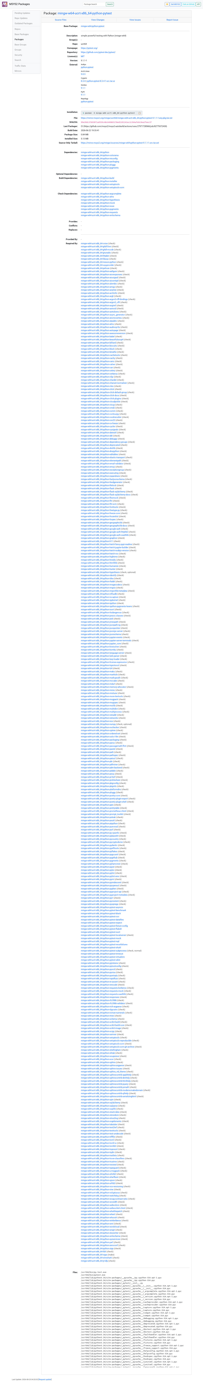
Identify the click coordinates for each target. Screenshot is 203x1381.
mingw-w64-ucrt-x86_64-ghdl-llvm (96, 246)
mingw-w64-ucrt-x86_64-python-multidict (99, 709)
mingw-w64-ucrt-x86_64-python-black (98, 349)
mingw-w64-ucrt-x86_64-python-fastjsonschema (103, 479)
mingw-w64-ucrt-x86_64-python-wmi (97, 1223)
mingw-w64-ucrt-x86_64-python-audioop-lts (100, 327)
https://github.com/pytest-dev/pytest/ (98, 52)
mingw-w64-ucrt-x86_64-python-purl (97, 829)
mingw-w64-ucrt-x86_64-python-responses (100, 997)
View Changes (97, 20)
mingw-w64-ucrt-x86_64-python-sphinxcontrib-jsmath (105, 1087)
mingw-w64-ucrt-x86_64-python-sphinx (98, 1062)
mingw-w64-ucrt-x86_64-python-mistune (99, 693)
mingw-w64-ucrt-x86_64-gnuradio (96, 252)
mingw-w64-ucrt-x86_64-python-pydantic (99, 845)
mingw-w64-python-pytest (92, 26)
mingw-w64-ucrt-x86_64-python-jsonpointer (100, 628)
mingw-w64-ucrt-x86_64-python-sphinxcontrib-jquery (104, 1084)
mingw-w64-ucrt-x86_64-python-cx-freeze (99, 423)
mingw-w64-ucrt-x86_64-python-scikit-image (101, 1028)
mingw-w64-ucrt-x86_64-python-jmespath (99, 622)
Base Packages (22, 34)
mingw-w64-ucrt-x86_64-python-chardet (99, 380)
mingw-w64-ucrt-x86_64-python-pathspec (99, 755)
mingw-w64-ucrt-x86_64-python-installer (99, 181)
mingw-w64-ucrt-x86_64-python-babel (98, 336)
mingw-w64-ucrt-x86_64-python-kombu (98, 650)
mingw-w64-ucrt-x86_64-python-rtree (97, 1016)
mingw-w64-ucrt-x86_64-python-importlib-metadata (104, 591)
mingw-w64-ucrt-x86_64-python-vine (97, 1189)
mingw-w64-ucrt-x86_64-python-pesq (97, 774)
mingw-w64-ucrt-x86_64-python (95, 152)
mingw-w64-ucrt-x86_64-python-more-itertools (102, 696)
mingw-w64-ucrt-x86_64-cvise (94, 243)
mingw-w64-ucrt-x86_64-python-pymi (97, 879)
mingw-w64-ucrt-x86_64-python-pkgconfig (100, 783)
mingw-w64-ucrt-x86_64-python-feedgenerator (101, 482)
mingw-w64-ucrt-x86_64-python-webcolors (100, 1205)
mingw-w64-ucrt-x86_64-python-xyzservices (100, 1239)
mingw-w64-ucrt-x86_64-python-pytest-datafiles (102, 919)
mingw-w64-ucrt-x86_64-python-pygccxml (99, 854)
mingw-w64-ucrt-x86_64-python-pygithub (99, 857)
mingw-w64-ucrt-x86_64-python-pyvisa (98, 972)
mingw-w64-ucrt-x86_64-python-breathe (99, 352)
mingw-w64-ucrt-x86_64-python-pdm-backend (101, 767)
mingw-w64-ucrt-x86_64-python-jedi (97, 619)
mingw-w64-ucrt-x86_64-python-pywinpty (99, 975)
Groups (18, 50)
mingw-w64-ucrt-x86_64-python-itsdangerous (101, 612)
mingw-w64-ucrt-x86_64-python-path (97, 752)
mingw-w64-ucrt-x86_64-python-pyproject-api (101, 891)
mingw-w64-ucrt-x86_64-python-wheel (98, 1214)
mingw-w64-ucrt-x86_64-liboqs (95, 259)
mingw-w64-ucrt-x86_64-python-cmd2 (98, 408)
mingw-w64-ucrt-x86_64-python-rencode (99, 985)
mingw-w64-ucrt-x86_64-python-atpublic (99, 321)
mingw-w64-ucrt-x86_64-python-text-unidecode (102, 1133)
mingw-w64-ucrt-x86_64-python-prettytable (100, 808)
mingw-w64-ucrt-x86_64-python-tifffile (98, 1137)
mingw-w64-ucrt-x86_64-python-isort (97, 609)
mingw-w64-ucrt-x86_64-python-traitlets (99, 1155)
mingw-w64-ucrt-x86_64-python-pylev (97, 870)
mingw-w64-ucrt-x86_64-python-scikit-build (100, 1022)
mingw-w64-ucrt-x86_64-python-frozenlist (99, 516)
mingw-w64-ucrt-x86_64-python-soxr (97, 1059)
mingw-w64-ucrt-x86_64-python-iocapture (99, 597)
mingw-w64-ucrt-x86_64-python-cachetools (100, 355)
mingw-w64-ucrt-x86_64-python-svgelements (101, 1121)
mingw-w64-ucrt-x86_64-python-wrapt (98, 1230)
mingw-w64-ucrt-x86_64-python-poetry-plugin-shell (103, 802)
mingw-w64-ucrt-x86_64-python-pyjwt (97, 867)
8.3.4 (83, 81)
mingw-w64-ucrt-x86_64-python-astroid (98, 308)
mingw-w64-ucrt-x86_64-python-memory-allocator (103, 687)
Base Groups (20, 44)
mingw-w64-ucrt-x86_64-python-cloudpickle (100, 401)
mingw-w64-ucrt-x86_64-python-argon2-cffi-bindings (104, 299)
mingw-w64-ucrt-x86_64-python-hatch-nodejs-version (105, 550)
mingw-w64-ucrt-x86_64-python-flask (97, 488)
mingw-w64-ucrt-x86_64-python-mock (98, 203)
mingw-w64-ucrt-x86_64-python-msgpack (99, 699)
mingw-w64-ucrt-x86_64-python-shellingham (101, 1050)
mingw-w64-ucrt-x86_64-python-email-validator (102, 463)
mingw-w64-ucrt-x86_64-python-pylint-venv (100, 876)
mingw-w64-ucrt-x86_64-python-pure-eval (99, 826)
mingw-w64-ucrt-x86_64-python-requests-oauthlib (103, 994)
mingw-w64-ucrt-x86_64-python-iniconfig (99, 158)
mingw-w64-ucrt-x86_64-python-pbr (97, 761)
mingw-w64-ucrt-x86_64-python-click (97, 389)
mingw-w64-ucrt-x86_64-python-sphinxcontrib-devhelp (105, 1078)
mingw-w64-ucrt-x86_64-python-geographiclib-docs (104, 525)
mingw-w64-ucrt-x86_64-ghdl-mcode (97, 249)
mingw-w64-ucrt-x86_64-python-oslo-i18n (99, 736)
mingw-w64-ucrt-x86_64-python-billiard (98, 342)
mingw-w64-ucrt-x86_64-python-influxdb (99, 594)
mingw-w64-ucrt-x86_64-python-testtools (99, 1130)
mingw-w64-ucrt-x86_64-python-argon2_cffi (100, 302)
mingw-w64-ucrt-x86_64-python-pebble (98, 771)
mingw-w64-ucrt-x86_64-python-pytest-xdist (100, 960)
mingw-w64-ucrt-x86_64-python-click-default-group (104, 392)
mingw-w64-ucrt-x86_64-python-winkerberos (101, 1220)
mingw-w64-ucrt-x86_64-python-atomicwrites (101, 318)
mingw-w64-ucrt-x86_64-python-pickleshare (100, 780)
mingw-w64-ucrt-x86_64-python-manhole (99, 674)
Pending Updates (22, 13)
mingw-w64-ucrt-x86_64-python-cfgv (97, 377)
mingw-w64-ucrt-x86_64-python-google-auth (101, 529)
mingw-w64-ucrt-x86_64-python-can (97, 367)
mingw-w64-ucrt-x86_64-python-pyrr (97, 898)
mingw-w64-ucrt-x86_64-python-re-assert (99, 982)
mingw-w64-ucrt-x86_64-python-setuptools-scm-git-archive (107, 1047)
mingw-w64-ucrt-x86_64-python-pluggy (98, 165)
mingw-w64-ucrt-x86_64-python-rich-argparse (101, 1006)
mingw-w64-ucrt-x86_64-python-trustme (99, 1161)
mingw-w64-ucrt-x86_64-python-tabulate (99, 1124)
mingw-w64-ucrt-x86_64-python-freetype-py (100, 510)
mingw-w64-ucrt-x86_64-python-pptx (97, 805)
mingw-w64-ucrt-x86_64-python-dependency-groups (104, 442)
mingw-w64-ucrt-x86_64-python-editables (99, 454)
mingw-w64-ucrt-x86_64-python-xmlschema (100, 215)
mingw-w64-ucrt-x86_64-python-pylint (98, 873)
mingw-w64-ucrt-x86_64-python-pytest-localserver (103, 935)
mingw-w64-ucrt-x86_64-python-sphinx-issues (101, 1068)
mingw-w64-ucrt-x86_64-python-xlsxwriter (99, 1233)
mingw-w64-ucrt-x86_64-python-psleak (98, 817)
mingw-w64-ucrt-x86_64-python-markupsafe (101, 678)
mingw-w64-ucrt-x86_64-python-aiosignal (99, 277)
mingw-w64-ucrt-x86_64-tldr (93, 1251)
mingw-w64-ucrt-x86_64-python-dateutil (99, 432)
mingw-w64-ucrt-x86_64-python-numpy (98, 724)
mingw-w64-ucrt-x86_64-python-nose (97, 206)
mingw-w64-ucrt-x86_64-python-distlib (98, 448)
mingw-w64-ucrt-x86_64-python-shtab (98, 1053)
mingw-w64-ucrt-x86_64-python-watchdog (100, 1195)
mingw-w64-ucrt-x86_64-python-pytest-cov (100, 916)
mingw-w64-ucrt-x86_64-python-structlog (99, 1118)
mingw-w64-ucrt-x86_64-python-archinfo (99, 293)
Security (18, 55)
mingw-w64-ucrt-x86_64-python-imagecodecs (101, 584)
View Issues (135, 20)
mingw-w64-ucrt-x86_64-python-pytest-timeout (102, 954)
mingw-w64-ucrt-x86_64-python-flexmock (99, 498)
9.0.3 (83, 74)
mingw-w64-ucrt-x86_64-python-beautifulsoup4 (102, 339)
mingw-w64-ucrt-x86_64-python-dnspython (100, 451)
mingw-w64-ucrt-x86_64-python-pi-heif (98, 777)
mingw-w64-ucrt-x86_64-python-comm (98, 411)
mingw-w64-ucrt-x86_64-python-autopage (99, 330)
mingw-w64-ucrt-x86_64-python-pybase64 (99, 836)
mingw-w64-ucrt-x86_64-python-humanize (99, 566)
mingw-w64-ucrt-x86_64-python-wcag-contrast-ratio (104, 1199)
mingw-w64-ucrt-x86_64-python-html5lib (99, 563)
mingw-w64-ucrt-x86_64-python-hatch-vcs (99, 553)
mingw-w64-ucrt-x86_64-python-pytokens (99, 963)
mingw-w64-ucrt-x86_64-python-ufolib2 (98, 1174)
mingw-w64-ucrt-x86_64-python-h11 (97, 541)
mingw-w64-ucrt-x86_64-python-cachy (98, 358)
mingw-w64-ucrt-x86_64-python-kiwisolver (100, 646)
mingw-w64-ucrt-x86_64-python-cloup (98, 405)
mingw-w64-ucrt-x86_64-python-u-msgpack (100, 1171)
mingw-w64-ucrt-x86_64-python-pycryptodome (102, 842)
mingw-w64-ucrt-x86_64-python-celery (98, 370)
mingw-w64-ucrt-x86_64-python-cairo (97, 361)
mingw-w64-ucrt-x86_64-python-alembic (99, 283)
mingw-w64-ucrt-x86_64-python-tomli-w (99, 1143)
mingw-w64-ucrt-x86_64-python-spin (97, 1099)
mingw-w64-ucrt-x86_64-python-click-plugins (101, 398)
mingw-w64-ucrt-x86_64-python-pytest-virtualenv (103, 957)
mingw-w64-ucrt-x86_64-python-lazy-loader (100, 659)
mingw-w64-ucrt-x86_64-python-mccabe (99, 681)
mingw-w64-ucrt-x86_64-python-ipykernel (99, 600)
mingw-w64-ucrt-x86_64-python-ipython (98, 603)
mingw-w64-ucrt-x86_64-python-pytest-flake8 (101, 929)
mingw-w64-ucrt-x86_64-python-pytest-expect (101, 922)
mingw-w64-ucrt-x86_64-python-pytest (85, 13)
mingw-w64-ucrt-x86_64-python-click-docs (100, 395)
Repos (17, 29)
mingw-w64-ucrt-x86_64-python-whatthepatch (101, 1211)
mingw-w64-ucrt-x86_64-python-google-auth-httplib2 (104, 532)
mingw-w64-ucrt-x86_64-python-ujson (98, 1180)
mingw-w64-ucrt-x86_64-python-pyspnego (99, 904)
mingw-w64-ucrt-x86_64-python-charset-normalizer (104, 383)
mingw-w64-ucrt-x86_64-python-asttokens (100, 311)
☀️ (167, 4)
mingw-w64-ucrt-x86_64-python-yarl (97, 1242)
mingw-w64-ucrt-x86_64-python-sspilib (98, 1109)
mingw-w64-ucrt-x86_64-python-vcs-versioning (102, 1186)
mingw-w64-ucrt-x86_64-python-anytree (98, 290)
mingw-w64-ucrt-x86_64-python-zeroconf (99, 1245)
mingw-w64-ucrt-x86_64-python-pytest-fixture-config (104, 926)
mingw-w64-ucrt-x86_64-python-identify (98, 575)
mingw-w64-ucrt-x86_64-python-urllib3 (98, 1183)
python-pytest (87, 67)
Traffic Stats (20, 66)
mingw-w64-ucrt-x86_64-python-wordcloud (100, 1226)
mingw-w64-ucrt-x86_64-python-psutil (98, 820)
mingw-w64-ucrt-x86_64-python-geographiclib (101, 522)
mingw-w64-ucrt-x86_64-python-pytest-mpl (100, 941)
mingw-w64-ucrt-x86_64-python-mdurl (98, 684)
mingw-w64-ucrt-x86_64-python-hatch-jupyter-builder (104, 547)
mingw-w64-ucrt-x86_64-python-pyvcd (98, 969)
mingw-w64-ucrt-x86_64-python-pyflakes (99, 851)
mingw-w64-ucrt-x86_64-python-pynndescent (101, 882)
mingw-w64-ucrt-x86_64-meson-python (98, 262)
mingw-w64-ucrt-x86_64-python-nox (97, 721)
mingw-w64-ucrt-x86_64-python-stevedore (100, 1115)
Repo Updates (21, 18)
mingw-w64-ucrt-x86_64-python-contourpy (100, 414)
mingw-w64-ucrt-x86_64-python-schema (99, 1019)
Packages (19, 39)
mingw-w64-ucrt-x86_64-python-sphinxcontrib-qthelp (104, 1093)
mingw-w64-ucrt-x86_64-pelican (95, 268)
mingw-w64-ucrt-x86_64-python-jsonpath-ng (100, 625)
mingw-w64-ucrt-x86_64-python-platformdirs (101, 789)
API (198, 4)
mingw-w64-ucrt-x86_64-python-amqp (98, 287)
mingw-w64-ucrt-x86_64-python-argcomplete (101, 193)
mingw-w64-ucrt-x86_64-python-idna (97, 578)
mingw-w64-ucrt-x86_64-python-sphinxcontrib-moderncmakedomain (112, 1090)
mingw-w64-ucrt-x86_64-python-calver (98, 364)
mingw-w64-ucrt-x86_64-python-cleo (97, 386)
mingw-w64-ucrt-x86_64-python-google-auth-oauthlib (105, 535)
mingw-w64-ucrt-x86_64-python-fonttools (99, 507)
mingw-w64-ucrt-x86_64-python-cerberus (99, 374)
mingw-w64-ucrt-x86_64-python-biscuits (99, 346)
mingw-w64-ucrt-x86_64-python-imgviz (98, 587)
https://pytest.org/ (89, 48)
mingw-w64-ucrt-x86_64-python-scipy (97, 1031)
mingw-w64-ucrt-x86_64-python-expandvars (100, 476)
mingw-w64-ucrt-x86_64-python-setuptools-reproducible (106, 1040)
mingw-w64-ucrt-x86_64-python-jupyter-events (101, 637)
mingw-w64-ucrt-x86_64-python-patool (98, 758)
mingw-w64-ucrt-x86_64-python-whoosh (99, 1217)
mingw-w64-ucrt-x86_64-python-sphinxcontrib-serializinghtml (108, 1096)
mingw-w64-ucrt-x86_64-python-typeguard (100, 1168)
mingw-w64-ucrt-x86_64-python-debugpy (99, 439)
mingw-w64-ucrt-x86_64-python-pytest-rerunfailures (104, 944)
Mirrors (18, 71)
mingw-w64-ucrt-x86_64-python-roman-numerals (103, 1013)
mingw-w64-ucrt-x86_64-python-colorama (99, 155)
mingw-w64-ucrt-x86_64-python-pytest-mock (101, 938)
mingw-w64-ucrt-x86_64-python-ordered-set (100, 733)
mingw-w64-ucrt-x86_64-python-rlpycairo (99, 1009)
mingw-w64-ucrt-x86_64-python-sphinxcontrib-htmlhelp (106, 1081)
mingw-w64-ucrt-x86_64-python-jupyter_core (101, 643)
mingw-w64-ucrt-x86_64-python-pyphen (98, 888)
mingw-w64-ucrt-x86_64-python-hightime (99, 556)
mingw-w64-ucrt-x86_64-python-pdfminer (99, 764)
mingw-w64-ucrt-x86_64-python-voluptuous (100, 1192)
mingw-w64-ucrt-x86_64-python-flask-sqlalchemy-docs (105, 494)
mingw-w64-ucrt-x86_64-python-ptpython (99, 823)
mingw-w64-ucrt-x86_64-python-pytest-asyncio (102, 907)
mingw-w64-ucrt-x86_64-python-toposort (99, 1149)
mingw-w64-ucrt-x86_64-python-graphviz (99, 538)
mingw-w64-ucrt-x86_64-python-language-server (102, 653)
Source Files (60, 20)
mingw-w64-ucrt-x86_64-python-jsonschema (101, 634)
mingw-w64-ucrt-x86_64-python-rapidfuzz (99, 978)
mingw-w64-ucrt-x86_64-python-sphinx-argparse (102, 1065)
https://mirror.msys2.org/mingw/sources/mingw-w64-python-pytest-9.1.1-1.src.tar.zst (120, 143)
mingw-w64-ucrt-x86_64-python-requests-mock (102, 991)
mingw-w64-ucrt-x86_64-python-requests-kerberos (103, 988)
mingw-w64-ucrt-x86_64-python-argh (97, 296)
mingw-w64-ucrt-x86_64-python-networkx (99, 718)
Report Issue (172, 20)
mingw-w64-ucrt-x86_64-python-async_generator (103, 315)
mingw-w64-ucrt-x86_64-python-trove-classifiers (102, 1158)
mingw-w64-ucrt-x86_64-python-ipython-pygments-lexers (106, 606)
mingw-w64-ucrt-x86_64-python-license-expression (104, 662)
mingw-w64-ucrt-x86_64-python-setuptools (100, 184)
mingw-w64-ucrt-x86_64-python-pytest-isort (100, 932)
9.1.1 (83, 88)
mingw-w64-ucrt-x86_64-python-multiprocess (101, 712)
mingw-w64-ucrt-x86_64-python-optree (98, 730)
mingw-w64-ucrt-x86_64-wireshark (96, 1258)
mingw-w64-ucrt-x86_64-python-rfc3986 (99, 1000)
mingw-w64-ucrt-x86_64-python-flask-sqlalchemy (103, 491)
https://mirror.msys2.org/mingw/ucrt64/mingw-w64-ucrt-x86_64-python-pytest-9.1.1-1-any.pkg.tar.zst (126, 118)
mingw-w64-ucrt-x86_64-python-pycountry (100, 839)
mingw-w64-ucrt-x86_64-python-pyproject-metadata (104, 895)
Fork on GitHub (188, 4)
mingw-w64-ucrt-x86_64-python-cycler (98, 426)
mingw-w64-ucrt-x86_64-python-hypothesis (100, 200)
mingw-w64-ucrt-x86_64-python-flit (96, 501)
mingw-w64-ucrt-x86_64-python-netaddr (99, 715)
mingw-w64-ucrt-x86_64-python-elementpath (101, 460)
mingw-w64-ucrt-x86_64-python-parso (98, 743)
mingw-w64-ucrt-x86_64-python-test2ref (99, 1127)
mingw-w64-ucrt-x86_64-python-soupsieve (100, 1056)
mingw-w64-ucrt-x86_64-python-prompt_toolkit (102, 814)
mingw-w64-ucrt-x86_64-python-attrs (97, 196)
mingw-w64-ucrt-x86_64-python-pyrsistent (100, 901)
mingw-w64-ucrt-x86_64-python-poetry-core (100, 795)
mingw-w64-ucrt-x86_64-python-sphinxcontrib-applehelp (106, 1075)
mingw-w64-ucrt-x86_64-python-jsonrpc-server (102, 631)
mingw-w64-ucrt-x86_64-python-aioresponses (101, 274)
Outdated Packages (23, 23)
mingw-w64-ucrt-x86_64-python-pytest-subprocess (104, 950)
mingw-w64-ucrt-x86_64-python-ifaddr (98, 581)
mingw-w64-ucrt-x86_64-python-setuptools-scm (102, 187)
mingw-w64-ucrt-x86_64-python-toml (97, 1140)
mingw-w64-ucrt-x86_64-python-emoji (98, 467)
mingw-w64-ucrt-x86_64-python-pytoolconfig (101, 966)
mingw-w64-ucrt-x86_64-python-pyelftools (100, 848)
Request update (45, 1379)
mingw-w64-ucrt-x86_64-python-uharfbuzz (99, 1177)
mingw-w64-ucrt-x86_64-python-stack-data (100, 1112)
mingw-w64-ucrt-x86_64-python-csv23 (98, 420)
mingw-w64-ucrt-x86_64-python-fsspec (98, 519)
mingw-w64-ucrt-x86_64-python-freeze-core (100, 513)
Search (110, 4)
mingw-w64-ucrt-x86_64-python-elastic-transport (103, 457)
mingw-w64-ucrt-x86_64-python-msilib (98, 705)
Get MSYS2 (175, 4)
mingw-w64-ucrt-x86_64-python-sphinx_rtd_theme (103, 1071)
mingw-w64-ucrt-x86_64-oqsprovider (97, 265)
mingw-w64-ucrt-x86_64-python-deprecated (100, 445)
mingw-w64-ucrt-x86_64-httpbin (95, 256)
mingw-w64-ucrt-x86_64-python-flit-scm (99, 504)
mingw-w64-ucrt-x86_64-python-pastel (98, 749)
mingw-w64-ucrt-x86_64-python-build (97, 178)
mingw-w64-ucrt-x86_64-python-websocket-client (103, 1208)
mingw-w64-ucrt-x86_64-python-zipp (97, 1248)
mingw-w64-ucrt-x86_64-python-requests (99, 212)
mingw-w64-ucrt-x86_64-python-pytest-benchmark (103, 910)
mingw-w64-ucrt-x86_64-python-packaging (100, 161)
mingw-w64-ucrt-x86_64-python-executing (99, 473)
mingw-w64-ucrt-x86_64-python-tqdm (97, 1152)
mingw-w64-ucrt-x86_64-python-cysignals (99, 429)
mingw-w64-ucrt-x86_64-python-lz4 (96, 668)
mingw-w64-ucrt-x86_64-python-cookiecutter (101, 417)
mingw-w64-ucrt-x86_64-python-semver (98, 1034)
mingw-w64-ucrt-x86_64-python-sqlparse (99, 1106)
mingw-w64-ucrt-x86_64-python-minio (98, 690)
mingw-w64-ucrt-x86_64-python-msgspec (99, 702)
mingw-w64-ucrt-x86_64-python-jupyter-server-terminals (106, 640)
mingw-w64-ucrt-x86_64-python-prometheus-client (103, 811)
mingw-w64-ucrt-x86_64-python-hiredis (98, 560)
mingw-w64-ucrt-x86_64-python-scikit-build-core (102, 1025)
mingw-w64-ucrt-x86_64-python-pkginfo (99, 786)
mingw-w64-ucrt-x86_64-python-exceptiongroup (102, 470)
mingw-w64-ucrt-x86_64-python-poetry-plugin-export (104, 798)
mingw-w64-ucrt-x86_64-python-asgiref (98, 305)
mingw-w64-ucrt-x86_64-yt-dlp (94, 1261)
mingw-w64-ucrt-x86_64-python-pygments (100, 168)
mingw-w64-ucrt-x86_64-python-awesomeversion (103, 333)
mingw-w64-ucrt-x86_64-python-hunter (98, 569)
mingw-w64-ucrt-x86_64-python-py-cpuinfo (100, 833)
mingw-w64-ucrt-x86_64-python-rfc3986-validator (103, 1003)
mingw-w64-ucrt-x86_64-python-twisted (98, 1164)
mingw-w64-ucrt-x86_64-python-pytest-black (101, 913)
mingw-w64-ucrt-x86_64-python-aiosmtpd (99, 280)
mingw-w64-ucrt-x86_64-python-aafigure (99, 271)
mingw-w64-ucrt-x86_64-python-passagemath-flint (103, 746)
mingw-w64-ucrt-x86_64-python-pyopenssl (100, 885)
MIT (83, 56)
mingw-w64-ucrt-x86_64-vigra (94, 1254)
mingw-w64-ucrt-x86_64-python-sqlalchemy (100, 1102)
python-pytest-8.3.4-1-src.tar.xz (101, 81)
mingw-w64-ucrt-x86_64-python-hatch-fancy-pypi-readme (106, 544)
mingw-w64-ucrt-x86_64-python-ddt (97, 436)
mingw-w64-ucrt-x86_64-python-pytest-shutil (101, 947)
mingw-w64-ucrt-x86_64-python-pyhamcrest (100, 864)
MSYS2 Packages (19, 4)
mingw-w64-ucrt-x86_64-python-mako (98, 671)
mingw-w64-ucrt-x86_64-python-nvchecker (100, 727)
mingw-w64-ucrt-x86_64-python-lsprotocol (100, 665)
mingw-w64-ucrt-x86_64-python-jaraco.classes (102, 615)
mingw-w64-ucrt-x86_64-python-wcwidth (99, 1202)
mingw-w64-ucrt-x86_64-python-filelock (98, 485)
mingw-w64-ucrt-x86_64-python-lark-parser (100, 656)
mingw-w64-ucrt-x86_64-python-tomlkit (98, 1146)
